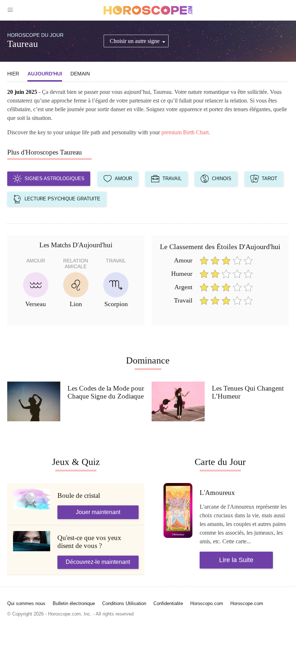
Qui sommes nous (26, 603)
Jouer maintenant (98, 512)
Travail (172, 178)
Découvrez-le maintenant (98, 562)
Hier (13, 74)
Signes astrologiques (54, 178)
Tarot (269, 178)
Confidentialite (168, 603)
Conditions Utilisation (124, 603)
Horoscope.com (246, 603)
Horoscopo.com (206, 603)
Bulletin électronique (74, 603)
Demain (80, 74)
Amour (123, 178)
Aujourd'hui (44, 74)
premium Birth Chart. (185, 132)
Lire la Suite (236, 560)
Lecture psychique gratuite (62, 198)
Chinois (221, 178)
